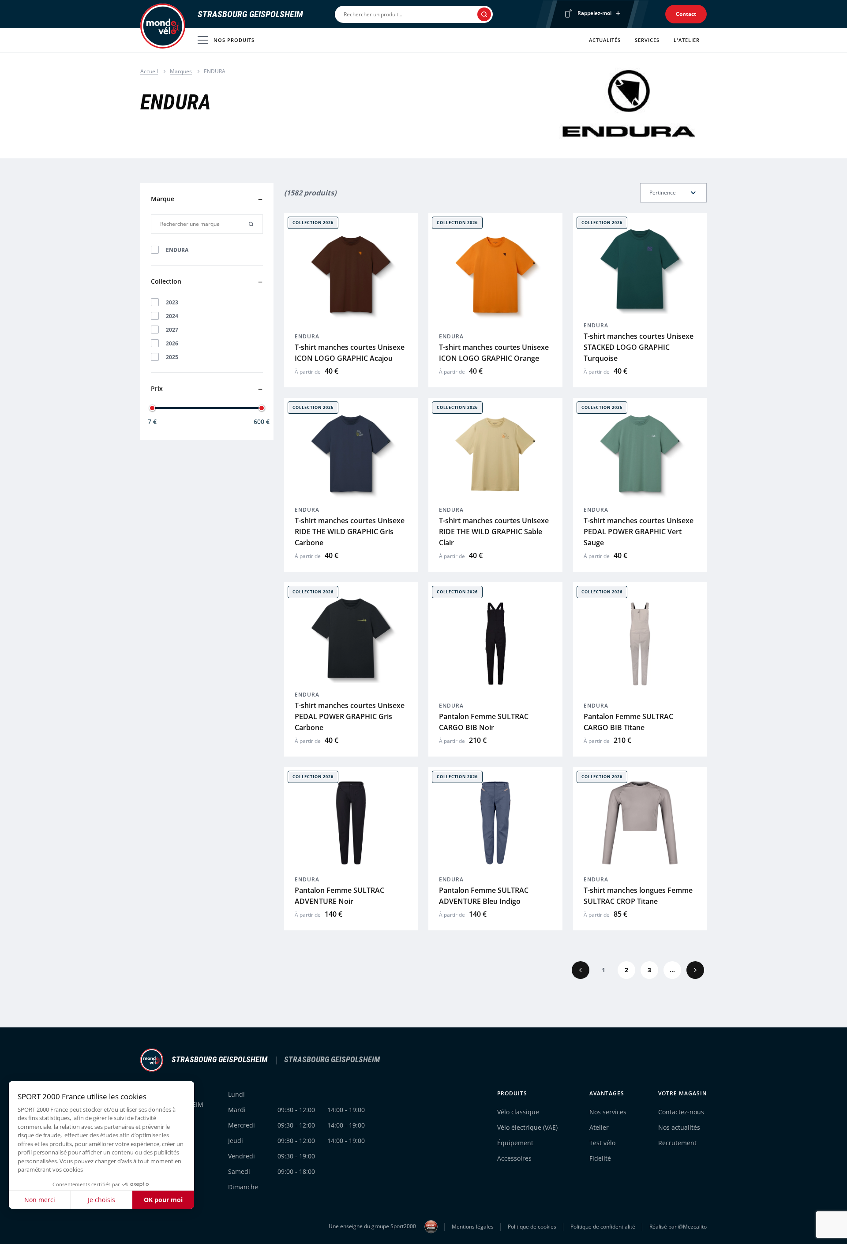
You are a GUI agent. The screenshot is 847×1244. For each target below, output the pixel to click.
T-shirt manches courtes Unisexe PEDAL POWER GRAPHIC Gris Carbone (350, 716)
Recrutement (677, 1143)
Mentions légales (473, 1226)
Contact (686, 14)
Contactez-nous (681, 1112)
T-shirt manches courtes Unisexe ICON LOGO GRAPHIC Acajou (350, 352)
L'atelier (687, 40)
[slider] (152, 408)
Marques (181, 71)
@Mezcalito (692, 1226)
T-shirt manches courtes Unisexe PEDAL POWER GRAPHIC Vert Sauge (638, 531)
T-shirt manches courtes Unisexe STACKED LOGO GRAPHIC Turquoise (638, 347)
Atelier (599, 1127)
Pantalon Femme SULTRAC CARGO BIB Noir (483, 722)
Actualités (605, 40)
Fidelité (600, 1158)
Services (647, 40)
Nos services (607, 1112)
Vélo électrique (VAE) (527, 1127)
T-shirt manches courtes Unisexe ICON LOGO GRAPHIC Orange (494, 352)
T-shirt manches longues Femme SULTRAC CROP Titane (638, 895)
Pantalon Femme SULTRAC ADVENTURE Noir (339, 895)
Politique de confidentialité (602, 1226)
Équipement (515, 1143)
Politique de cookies (532, 1226)
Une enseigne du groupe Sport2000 (373, 1226)
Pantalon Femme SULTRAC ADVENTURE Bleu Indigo (483, 895)
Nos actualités (679, 1127)
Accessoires (514, 1158)
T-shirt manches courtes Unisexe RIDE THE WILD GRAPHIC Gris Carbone (350, 531)
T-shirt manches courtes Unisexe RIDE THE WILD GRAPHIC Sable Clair (494, 531)
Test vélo (602, 1143)
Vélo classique (518, 1112)
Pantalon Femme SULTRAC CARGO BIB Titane (628, 722)
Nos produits (234, 40)
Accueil (149, 71)
